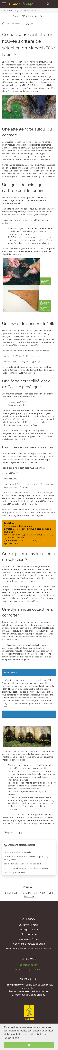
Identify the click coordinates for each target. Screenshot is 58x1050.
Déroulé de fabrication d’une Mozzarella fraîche (23, 864)
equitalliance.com (29, 964)
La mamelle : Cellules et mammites (18, 852)
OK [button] (29, 1045)
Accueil (16, 16)
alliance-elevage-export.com (29, 969)
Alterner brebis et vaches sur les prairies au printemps (26, 868)
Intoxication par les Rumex (14, 872)
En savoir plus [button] (12, 1038)
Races (43, 16)
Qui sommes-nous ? (29, 925)
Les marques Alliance (29, 939)
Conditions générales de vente (29, 943)
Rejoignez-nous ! (29, 929)
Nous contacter (29, 934)
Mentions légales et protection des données (29, 948)
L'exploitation (30, 16)
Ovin (21, 833)
